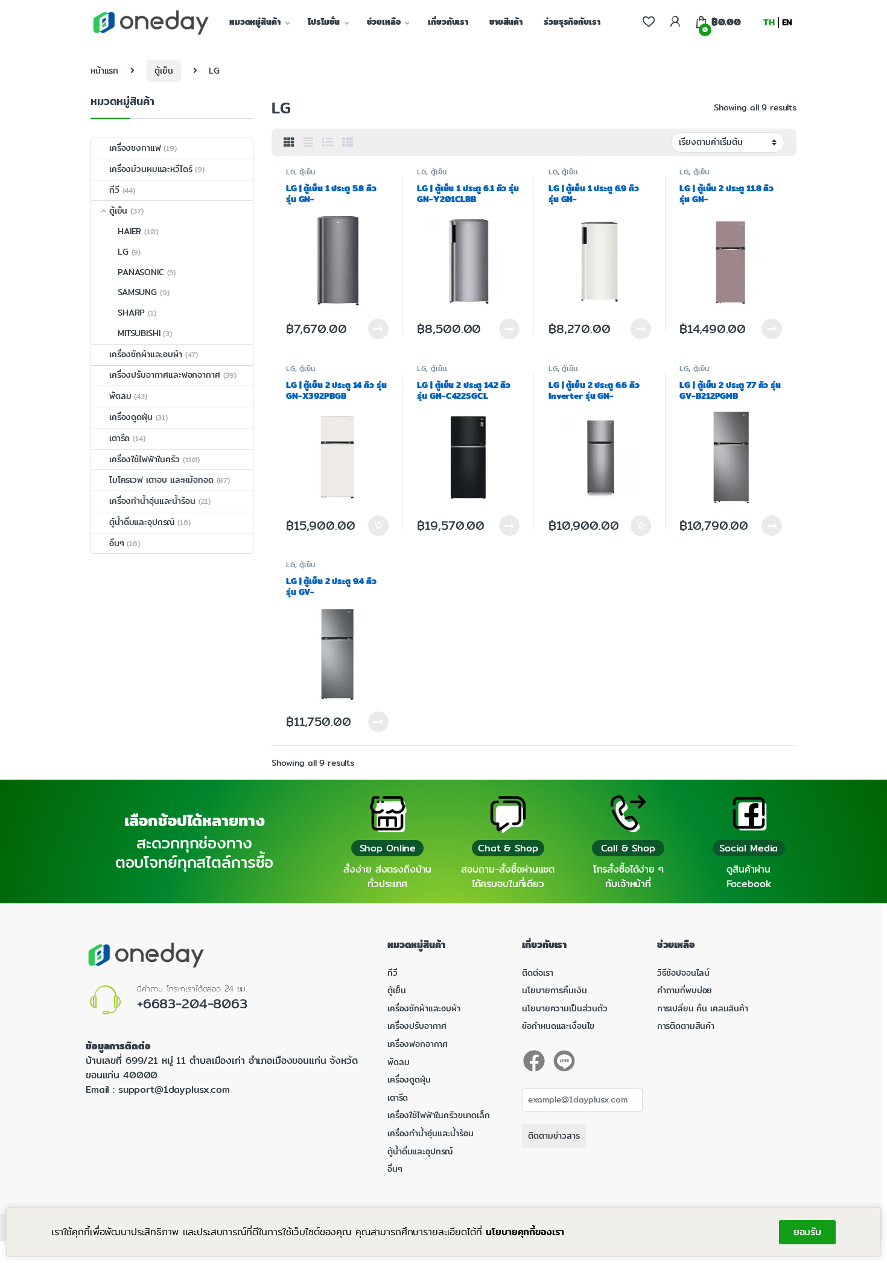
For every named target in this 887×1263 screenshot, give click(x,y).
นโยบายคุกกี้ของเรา (525, 1231)
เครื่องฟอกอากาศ (417, 1044)
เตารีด (119, 438)
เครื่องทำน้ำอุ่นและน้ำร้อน (152, 500)
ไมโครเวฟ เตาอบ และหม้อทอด (161, 479)
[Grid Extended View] (308, 142)
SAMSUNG (137, 292)
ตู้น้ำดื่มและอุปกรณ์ (141, 522)
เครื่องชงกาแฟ (135, 147)
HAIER (129, 231)
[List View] (327, 142)
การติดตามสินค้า (685, 1025)
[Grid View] (289, 142)
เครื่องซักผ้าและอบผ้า (145, 354)
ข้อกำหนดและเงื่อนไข (558, 1025)
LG (290, 171)
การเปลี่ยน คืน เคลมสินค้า (702, 1008)
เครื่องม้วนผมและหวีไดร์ (150, 169)
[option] (787, 22)
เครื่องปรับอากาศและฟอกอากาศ (164, 374)
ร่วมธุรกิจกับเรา (572, 21)
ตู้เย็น (163, 70)
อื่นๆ (116, 543)
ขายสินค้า (506, 21)
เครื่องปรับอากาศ (417, 1025)
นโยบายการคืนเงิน (554, 990)
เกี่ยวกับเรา (448, 21)
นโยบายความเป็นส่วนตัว (564, 1008)
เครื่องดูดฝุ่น (131, 417)
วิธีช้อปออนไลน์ (683, 972)
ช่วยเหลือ (383, 21)
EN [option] (787, 22)
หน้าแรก (104, 70)
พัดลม (120, 395)
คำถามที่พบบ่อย (685, 990)
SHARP (131, 312)
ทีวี (114, 190)
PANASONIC (141, 272)
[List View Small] (347, 142)
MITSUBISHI (139, 333)
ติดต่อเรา (537, 972)
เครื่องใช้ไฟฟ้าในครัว (144, 459)
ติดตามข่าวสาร (554, 1135)
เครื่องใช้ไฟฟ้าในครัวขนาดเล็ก (438, 1115)
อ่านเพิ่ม (378, 329)
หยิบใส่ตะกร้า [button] (377, 525)
